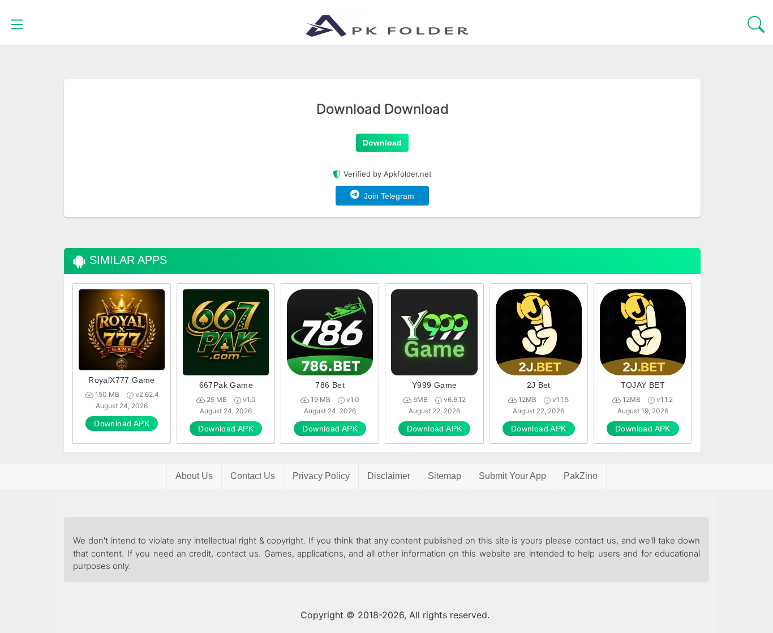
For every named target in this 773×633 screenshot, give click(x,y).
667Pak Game (226, 385)
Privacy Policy (321, 476)
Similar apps (126, 260)
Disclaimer (388, 476)
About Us (194, 476)
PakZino (581, 476)
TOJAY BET (643, 385)
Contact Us (252, 476)
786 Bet (330, 385)
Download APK (121, 423)
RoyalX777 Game (121, 379)
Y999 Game (434, 385)
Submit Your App (512, 476)
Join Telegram (386, 195)
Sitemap (444, 476)
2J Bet (539, 385)
